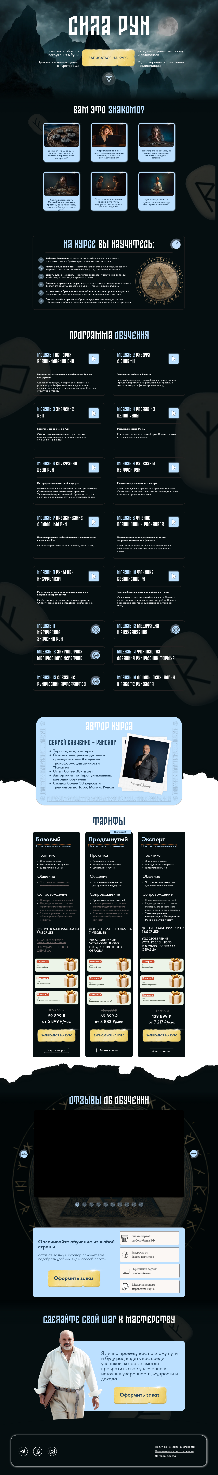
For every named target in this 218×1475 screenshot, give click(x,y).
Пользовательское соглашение (174, 1451)
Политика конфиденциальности (175, 1446)
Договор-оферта (165, 1456)
